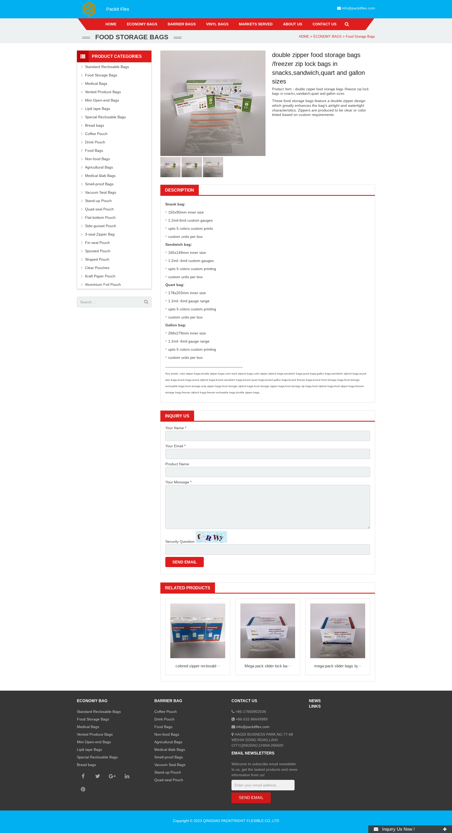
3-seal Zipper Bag (100, 234)
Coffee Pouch (96, 134)
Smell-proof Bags (99, 184)
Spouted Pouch (97, 251)
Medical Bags (96, 83)
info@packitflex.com (358, 8)
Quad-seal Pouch (99, 209)
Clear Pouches (97, 268)
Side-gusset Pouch (100, 226)
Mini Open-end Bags (102, 100)
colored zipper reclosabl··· (198, 666)
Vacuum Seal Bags (100, 192)
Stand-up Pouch (98, 201)
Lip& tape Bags (97, 109)
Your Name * (175, 428)
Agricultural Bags (99, 167)
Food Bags (94, 150)
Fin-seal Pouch (97, 243)
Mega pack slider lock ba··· (268, 666)
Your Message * (178, 482)
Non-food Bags (97, 159)
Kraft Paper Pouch (100, 276)
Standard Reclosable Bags (107, 67)
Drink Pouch (95, 142)
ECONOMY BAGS (327, 36)
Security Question (180, 541)
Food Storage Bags (360, 36)
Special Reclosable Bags (105, 117)
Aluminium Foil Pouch (103, 284)
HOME (304, 36)
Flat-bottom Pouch (100, 217)
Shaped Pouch (97, 259)
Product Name (177, 464)
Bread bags (94, 125)
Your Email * (175, 446)
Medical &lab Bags (100, 176)
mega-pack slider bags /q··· (337, 666)
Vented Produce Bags (103, 92)
